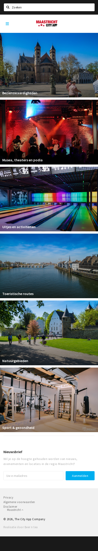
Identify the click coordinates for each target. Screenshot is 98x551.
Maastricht (14, 510)
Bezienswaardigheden (19, 93)
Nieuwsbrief (12, 451)
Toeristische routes (18, 293)
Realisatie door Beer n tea (20, 527)
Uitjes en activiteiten (19, 227)
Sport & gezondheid (18, 427)
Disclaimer (10, 507)
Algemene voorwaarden (19, 502)
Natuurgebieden (15, 360)
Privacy (8, 497)
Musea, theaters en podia (22, 160)
